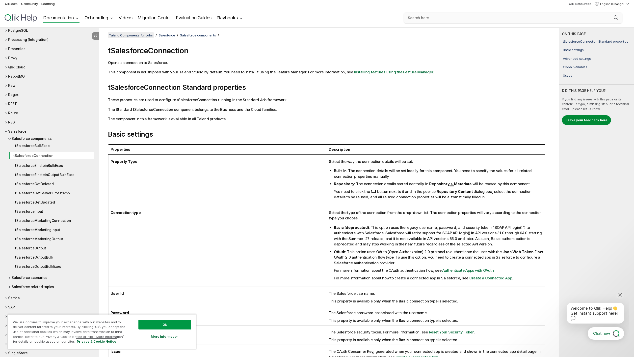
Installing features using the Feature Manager (393, 72)
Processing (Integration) (28, 39)
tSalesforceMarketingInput (37, 230)
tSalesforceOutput (30, 248)
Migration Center (154, 17)
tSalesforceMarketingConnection (43, 220)
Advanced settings (577, 58)
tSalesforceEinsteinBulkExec (39, 165)
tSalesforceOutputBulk (34, 257)
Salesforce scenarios (29, 277)
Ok (164, 325)
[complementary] (596, 192)
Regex (13, 94)
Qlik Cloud (17, 67)
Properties (17, 49)
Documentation (58, 17)
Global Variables (575, 67)
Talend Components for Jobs (131, 35)
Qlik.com (11, 4)
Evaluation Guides (193, 17)
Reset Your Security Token (452, 332)
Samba (14, 298)
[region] (102, 331)
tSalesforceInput (29, 211)
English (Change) (612, 4)
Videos (125, 17)
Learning (47, 4)
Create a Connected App (490, 278)
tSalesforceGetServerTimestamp (42, 193)
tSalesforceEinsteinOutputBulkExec (44, 175)
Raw (11, 85)
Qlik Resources (580, 4)
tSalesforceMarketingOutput (39, 239)
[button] (616, 17)
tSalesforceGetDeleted (34, 184)
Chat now (601, 333)
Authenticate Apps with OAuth (468, 270)
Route (13, 113)
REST (12, 104)
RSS (11, 122)
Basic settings (573, 50)
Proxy (12, 58)
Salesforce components (32, 138)
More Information (165, 336)
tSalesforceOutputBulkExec (38, 266)
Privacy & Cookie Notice (96, 341)
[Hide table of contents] (95, 36)
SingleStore (17, 353)
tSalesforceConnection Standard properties (595, 41)
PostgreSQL (18, 30)
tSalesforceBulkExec (32, 146)
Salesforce (17, 131)
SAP (11, 307)
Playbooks (227, 17)
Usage (568, 75)
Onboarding (96, 17)
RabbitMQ (16, 76)
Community (29, 4)
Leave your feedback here (586, 120)
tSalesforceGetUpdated (35, 202)
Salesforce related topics (33, 287)
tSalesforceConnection (33, 155)
